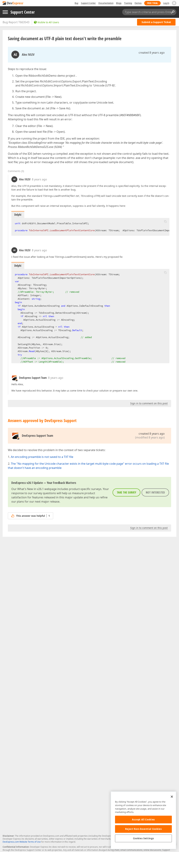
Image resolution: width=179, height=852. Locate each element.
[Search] (172, 12)
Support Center (88, 3)
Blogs (118, 3)
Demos (138, 3)
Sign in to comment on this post (149, 403)
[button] (165, 221)
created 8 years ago (152, 52)
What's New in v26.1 (30, 489)
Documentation (105, 3)
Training (128, 3)
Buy (76, 3)
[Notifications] (174, 3)
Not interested (155, 492)
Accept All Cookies (143, 819)
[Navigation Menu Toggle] (5, 12)
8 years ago (39, 179)
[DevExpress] (13, 3)
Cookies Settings (143, 838)
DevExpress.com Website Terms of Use (22, 841)
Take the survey (126, 492)
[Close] (172, 796)
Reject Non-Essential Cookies (143, 829)
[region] (143, 820)
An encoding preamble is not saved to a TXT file (42, 457)
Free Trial (152, 3)
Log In (166, 3)
